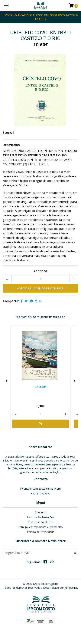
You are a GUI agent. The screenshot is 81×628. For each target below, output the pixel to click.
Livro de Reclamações (40, 517)
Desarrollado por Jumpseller (60, 587)
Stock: (7, 133)
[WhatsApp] (51, 562)
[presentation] (6, 381)
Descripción (11, 145)
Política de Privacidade (40, 532)
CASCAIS (40, 387)
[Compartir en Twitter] (26, 301)
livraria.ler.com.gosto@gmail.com (40, 488)
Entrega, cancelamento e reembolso (40, 527)
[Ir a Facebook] (45, 562)
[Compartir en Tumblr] (36, 301)
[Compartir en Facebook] (21, 301)
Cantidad (40, 271)
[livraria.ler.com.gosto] (40, 5)
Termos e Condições (40, 522)
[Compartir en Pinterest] (31, 301)
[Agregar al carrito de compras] (40, 424)
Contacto (40, 512)
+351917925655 (40, 493)
